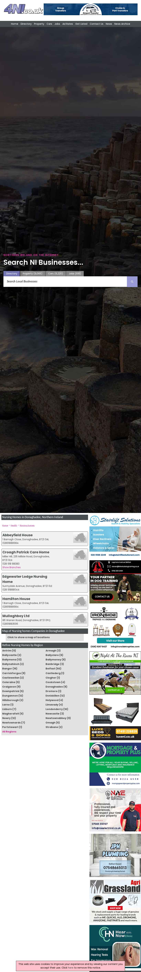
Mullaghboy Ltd (16, 615)
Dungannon (10, 695)
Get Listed (81, 24)
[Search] (132, 281)
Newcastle (52, 713)
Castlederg (53, 673)
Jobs (57, 24)
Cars (49, 24)
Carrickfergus (11, 673)
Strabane (52, 727)
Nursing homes (27, 525)
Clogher (51, 677)
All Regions (9, 731)
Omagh (50, 722)
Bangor (7, 668)
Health (14, 525)
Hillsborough (10, 700)
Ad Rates (67, 24)
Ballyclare (52, 655)
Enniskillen (52, 695)
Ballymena (9, 659)
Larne (6, 704)
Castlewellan (10, 677)
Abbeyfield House (17, 535)
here (70, 967)
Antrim (6, 650)
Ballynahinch (10, 664)
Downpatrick (10, 691)
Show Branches (11, 567)
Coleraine (8, 682)
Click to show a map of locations (28, 637)
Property (39, 24)
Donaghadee (54, 686)
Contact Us (96, 24)
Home (14, 24)
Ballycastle (9, 655)
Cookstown (53, 682)
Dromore (52, 691)
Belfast (50, 668)
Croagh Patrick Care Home (25, 552)
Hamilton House (16, 598)
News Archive (122, 24)
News (109, 24)
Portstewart (10, 727)
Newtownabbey (56, 718)
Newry (6, 718)
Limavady (52, 704)
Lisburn (7, 709)
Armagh (51, 650)
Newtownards (11, 722)
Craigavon (9, 686)
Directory (26, 24)
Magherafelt (10, 713)
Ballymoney (53, 659)
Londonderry (54, 709)
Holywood (52, 700)
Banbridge (52, 664)
